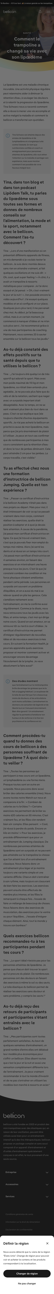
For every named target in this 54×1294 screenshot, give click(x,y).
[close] (47, 1243)
